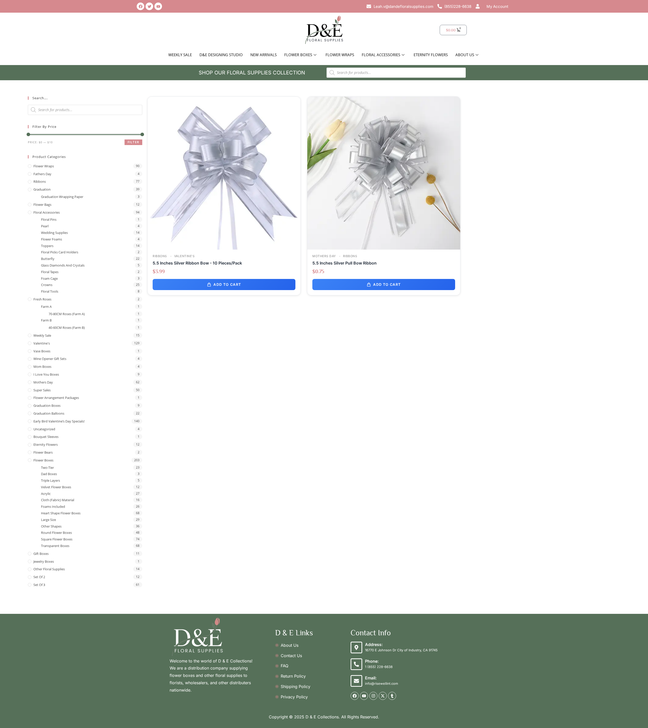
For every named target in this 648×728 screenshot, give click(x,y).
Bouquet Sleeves (45, 436)
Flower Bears (43, 452)
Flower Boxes (298, 54)
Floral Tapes (49, 272)
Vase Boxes (41, 351)
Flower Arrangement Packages (56, 397)
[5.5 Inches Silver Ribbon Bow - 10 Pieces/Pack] (224, 173)
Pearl (45, 226)
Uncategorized (44, 429)
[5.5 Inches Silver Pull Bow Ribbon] (383, 173)
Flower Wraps (340, 54)
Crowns (46, 284)
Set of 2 (39, 577)
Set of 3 (39, 584)
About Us (464, 54)
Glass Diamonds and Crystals (63, 265)
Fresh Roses (42, 299)
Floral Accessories (381, 54)
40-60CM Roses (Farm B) (67, 327)
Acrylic (46, 493)
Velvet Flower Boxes (56, 487)
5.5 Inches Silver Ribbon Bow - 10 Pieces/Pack (197, 263)
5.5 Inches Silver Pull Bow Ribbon (344, 263)
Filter (133, 142)
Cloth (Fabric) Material (57, 500)
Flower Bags (42, 204)
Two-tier (47, 467)
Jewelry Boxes (43, 561)
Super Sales (42, 390)
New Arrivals (263, 54)
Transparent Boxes (55, 545)
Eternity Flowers (431, 54)
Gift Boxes (41, 553)
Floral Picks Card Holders (59, 252)
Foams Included (53, 506)
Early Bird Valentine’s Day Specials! (59, 421)
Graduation (42, 189)
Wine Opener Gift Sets (49, 358)
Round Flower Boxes (56, 532)
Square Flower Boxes (56, 539)
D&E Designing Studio (221, 54)
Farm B (46, 320)
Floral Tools (49, 291)
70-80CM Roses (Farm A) (67, 314)
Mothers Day (43, 382)
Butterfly (47, 258)
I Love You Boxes (46, 374)
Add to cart (227, 284)
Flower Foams (51, 239)
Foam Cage (49, 278)
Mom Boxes (42, 366)
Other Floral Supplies (49, 569)
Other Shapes (51, 526)
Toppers (47, 246)
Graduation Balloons (48, 413)
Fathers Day (42, 174)
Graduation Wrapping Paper (62, 196)
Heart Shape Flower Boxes (60, 513)
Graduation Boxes (46, 405)
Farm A (46, 306)
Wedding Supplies (54, 232)
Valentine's (41, 343)
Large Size (48, 519)
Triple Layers (50, 480)
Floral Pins (48, 219)
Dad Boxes (49, 474)
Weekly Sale (180, 54)
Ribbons (39, 181)
